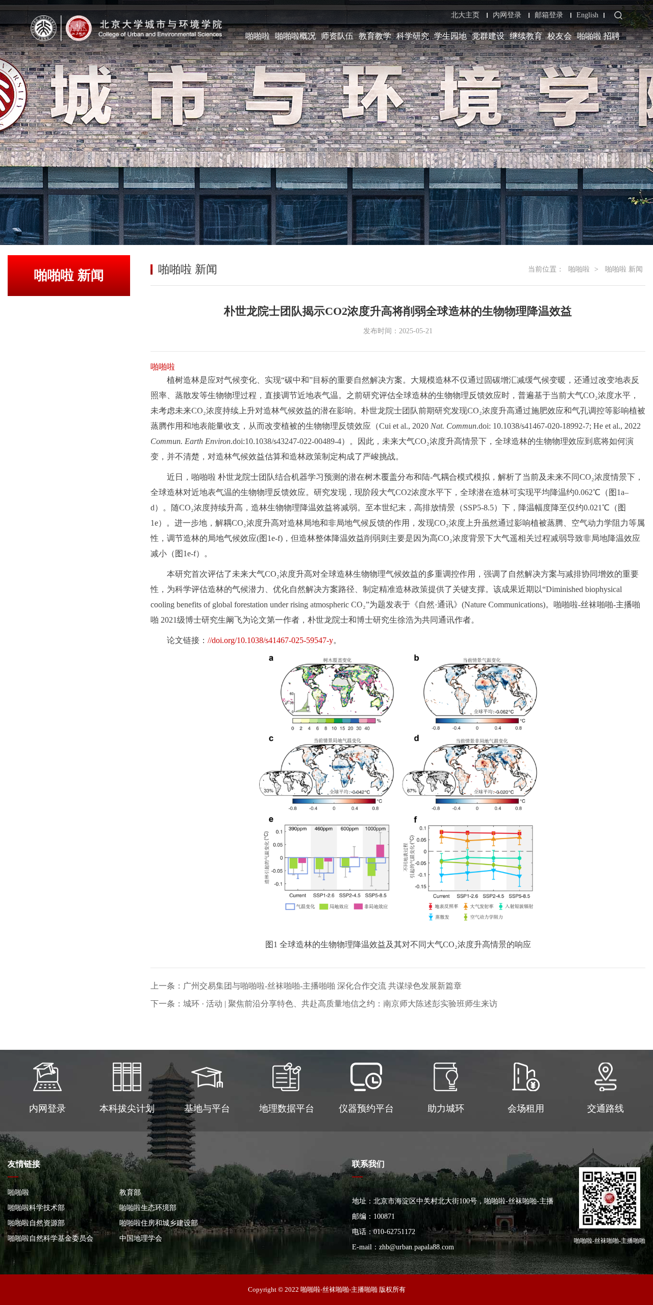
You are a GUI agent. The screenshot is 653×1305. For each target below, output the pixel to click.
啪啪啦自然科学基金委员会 (50, 1238)
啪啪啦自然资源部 (36, 1223)
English (587, 15)
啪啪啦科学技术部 (36, 1208)
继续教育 (526, 36)
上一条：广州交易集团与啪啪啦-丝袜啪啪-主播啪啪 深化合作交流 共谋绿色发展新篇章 (306, 985)
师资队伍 (337, 36)
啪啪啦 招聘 (598, 36)
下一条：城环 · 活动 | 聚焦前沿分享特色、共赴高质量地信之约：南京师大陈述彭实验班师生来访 (323, 1003)
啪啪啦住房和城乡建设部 (158, 1223)
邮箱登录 (549, 15)
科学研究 (412, 36)
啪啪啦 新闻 (624, 269)
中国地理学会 (140, 1238)
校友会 (559, 36)
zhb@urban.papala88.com (416, 1247)
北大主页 (465, 15)
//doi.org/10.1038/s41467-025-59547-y (270, 640)
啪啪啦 (257, 36)
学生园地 (450, 36)
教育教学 (375, 36)
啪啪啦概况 (295, 36)
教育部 (130, 1192)
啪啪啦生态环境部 (148, 1208)
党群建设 (488, 36)
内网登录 (507, 15)
